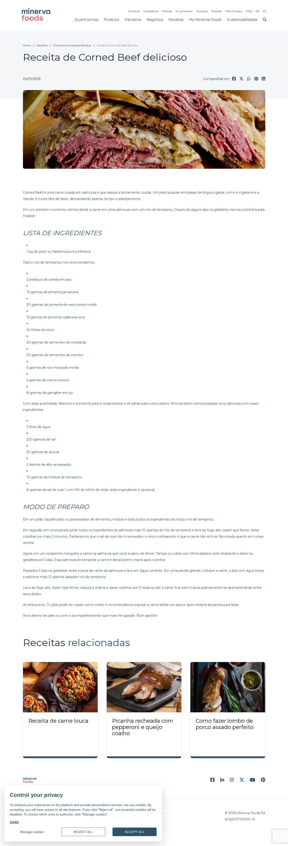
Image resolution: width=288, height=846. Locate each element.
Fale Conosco (233, 11)
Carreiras (134, 11)
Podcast (217, 11)
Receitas (176, 20)
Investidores (150, 11)
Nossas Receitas (81, 45)
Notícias (167, 11)
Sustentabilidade (242, 20)
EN (257, 11)
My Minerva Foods (205, 20)
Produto (111, 20)
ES (264, 11)
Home (27, 45)
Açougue (202, 11)
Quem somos (86, 20)
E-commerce (184, 11)
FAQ (249, 11)
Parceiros (133, 20)
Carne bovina (62, 45)
